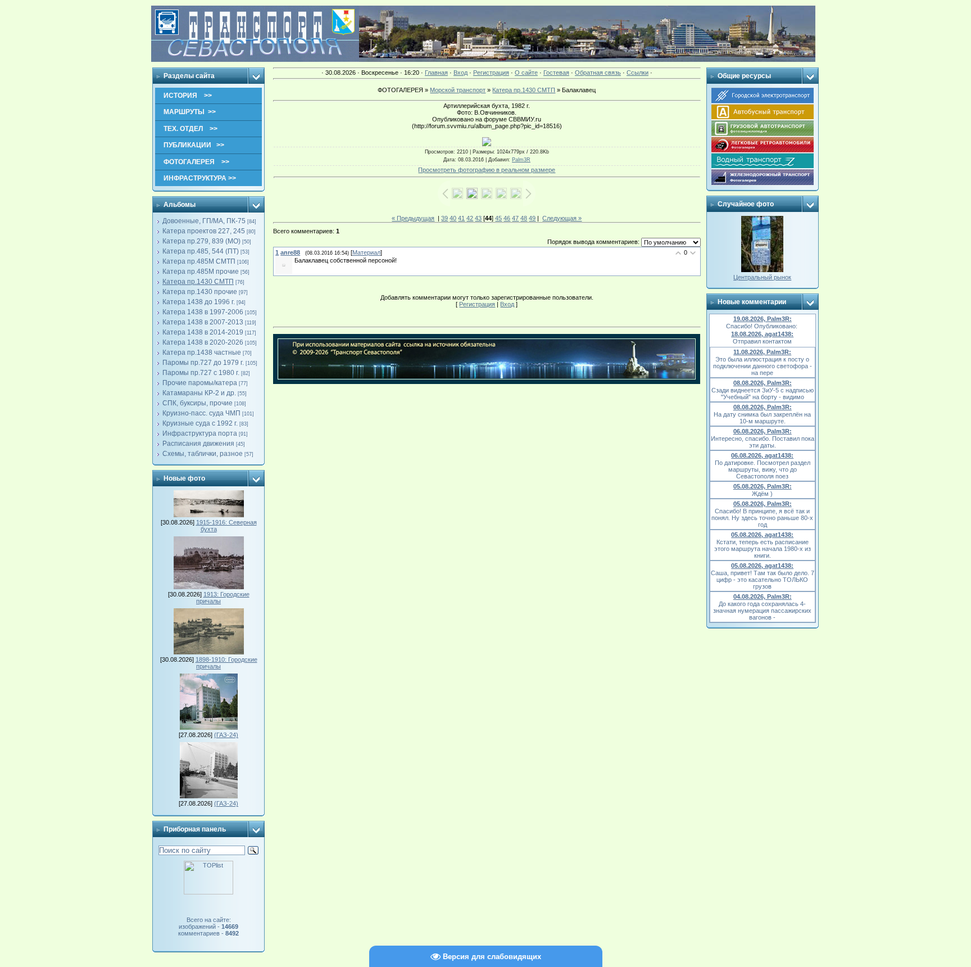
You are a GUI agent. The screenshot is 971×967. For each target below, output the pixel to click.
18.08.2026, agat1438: (762, 334)
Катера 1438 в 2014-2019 (202, 332)
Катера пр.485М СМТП (198, 261)
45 (498, 218)
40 (453, 218)
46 (506, 218)
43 (478, 218)
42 (469, 218)
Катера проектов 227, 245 (203, 231)
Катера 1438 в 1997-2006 (202, 312)
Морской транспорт (458, 90)
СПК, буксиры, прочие (197, 403)
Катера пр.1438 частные (201, 352)
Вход (460, 72)
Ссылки (637, 72)
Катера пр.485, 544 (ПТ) (200, 251)
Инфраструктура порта (199, 433)
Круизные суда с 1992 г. (200, 423)
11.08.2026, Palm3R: (762, 352)
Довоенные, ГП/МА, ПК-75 (204, 221)
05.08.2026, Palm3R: (762, 486)
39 (444, 218)
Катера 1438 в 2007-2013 (202, 322)
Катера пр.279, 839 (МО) (201, 241)
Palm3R (521, 159)
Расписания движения (198, 444)
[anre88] (293, 260)
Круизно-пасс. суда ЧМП (201, 413)
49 (532, 218)
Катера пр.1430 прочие (199, 292)
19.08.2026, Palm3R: (762, 318)
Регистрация (491, 72)
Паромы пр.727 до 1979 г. (203, 363)
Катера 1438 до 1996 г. (198, 302)
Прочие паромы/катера (199, 383)
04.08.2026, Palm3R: (762, 596)
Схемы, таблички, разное (202, 454)
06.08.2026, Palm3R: (762, 431)
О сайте (526, 72)
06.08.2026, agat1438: (762, 455)
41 (461, 218)
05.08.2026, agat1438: (762, 534)
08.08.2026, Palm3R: (762, 382)
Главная (436, 72)
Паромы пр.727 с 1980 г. (200, 373)
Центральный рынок (762, 277)
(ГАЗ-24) (226, 734)
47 (515, 218)
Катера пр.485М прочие (200, 271)
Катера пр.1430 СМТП (198, 282)
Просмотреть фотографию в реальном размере (486, 169)
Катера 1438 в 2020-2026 (202, 342)
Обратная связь (598, 72)
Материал (366, 252)
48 (523, 218)
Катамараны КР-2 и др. (199, 393)
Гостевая (556, 72)
